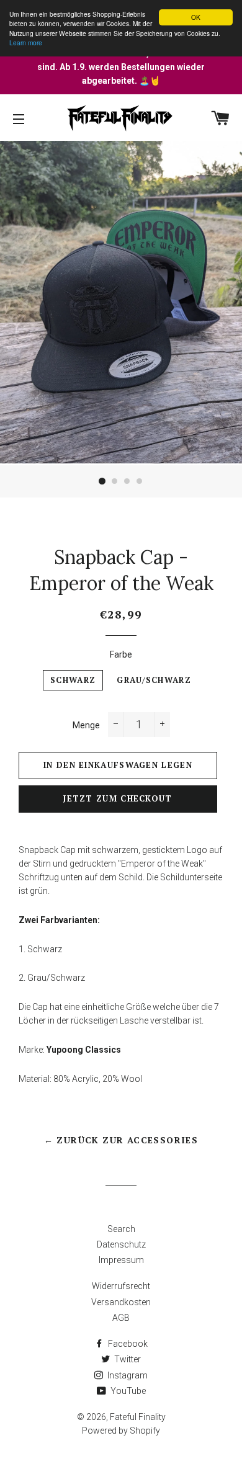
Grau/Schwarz (154, 680)
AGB (121, 1318)
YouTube (127, 1391)
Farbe (121, 654)
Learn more (25, 42)
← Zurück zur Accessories (121, 1140)
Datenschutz (121, 1244)
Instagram (126, 1375)
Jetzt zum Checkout (117, 798)
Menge (86, 725)
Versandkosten (121, 1302)
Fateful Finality (138, 1417)
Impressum (121, 1260)
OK (195, 17)
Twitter (126, 1359)
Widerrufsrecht (121, 1286)
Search (121, 1229)
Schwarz (73, 680)
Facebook (127, 1344)
